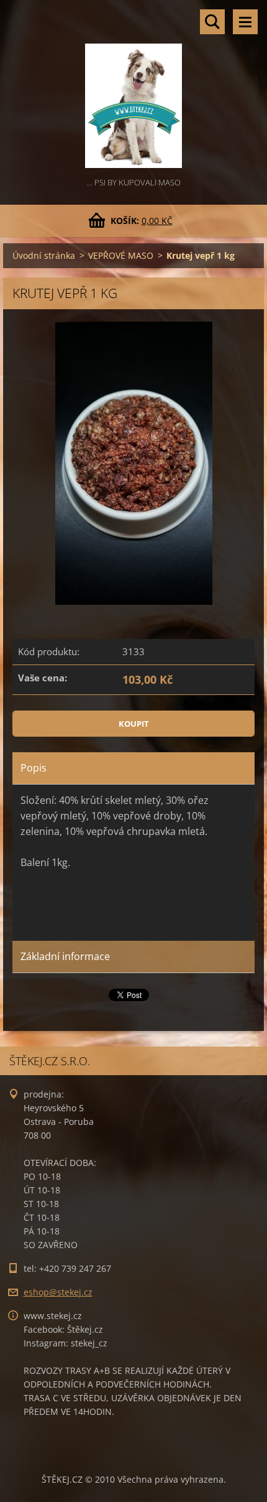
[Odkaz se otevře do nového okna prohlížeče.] (133, 463)
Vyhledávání (212, 21)
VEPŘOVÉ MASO (120, 255)
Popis (33, 768)
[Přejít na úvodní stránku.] (133, 87)
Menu (245, 21)
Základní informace (65, 956)
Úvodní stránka (43, 255)
